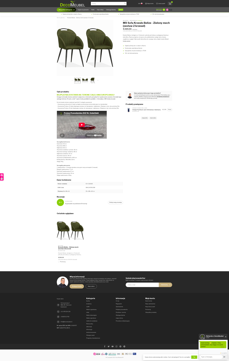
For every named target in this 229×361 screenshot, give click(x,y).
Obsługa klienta (111, 10)
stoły (87, 312)
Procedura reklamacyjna (123, 321)
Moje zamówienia (150, 304)
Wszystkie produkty (150, 312)
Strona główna (61, 18)
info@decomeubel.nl (163, 96)
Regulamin (119, 304)
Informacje (89, 329)
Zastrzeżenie (119, 307)
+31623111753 (65, 317)
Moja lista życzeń (150, 307)
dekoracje (89, 327)
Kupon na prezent (83, 10)
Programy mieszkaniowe (93, 338)
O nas (117, 301)
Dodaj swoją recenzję (115, 202)
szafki (88, 307)
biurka (88, 301)
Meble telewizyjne (91, 315)
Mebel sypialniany (91, 309)
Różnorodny (89, 324)
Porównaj (62, 261)
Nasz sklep (100, 10)
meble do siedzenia (91, 321)
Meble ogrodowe (91, 318)
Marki (92, 10)
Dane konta (148, 301)
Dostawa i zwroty (121, 312)
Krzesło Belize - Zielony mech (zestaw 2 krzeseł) (80, 18)
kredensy (89, 304)
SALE (120, 10)
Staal (144, 118)
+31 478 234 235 (65, 311)
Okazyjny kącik (90, 335)
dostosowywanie (91, 332)
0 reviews (139, 20)
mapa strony (119, 318)
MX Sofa (125, 20)
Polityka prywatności (122, 309)
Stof (153, 118)
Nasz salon (91, 286)
